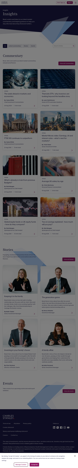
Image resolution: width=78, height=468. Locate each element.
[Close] (75, 456)
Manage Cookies (21, 464)
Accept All (34, 464)
